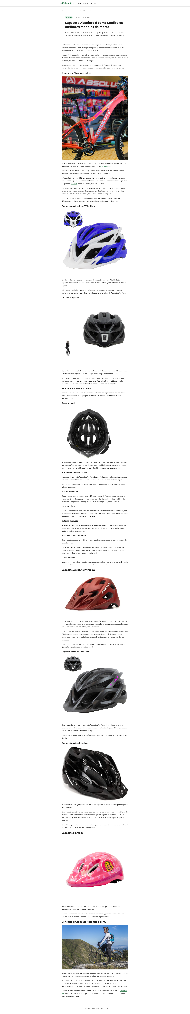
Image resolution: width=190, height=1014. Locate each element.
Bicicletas (94, 3)
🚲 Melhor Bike (66, 3)
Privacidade (99, 1008)
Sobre (106, 1008)
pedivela (74, 184)
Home (64, 11)
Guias (79, 3)
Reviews (85, 3)
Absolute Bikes (105, 166)
